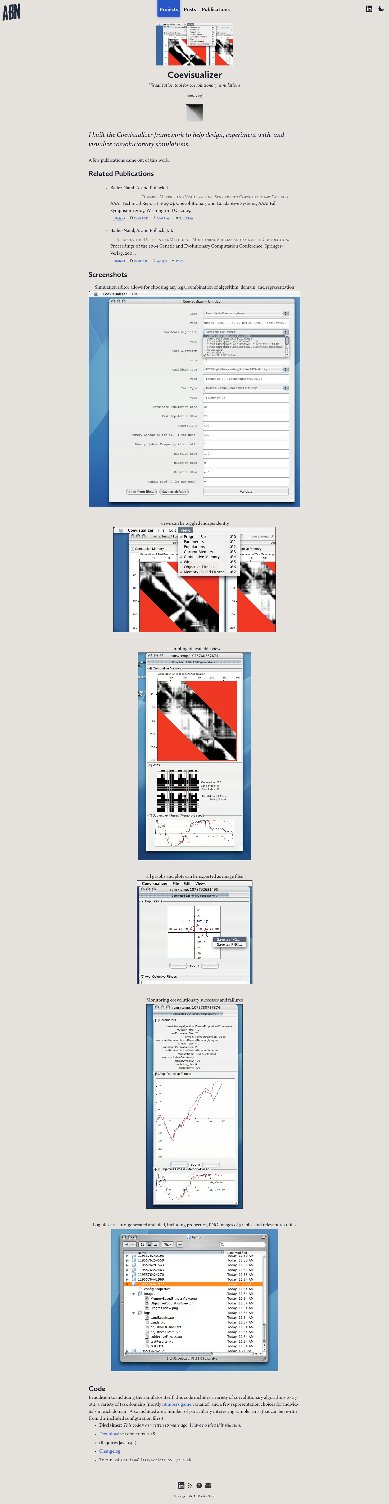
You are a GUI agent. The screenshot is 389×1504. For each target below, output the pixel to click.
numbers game (176, 1404)
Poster (179, 261)
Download (109, 1434)
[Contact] (208, 1488)
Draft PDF (140, 218)
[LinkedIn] (181, 1488)
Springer (162, 261)
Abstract (120, 218)
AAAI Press (163, 218)
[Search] (199, 1488)
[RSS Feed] (190, 1488)
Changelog (109, 1451)
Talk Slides (186, 218)
